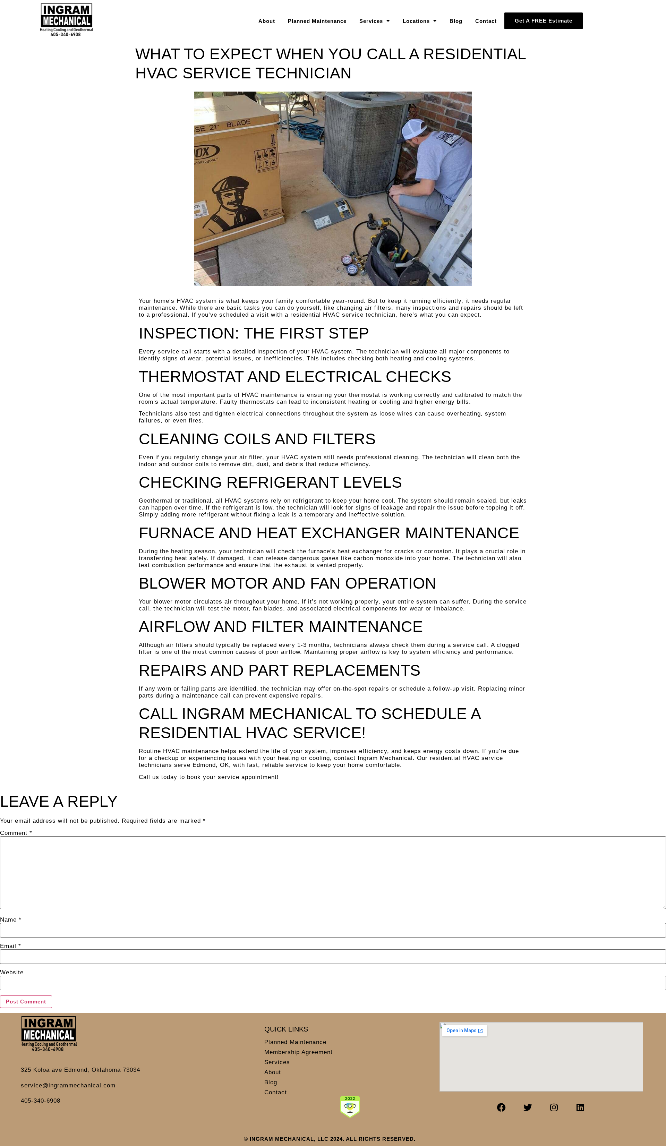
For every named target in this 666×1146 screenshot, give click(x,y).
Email (10, 946)
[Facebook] (501, 1107)
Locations (416, 21)
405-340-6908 (40, 1100)
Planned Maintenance (317, 21)
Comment (16, 833)
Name (11, 920)
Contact (486, 21)
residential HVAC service (466, 758)
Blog (456, 21)
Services (371, 21)
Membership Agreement (298, 1052)
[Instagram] (554, 1107)
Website (12, 972)
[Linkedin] (580, 1107)
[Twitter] (528, 1107)
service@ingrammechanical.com (68, 1085)
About (266, 21)
